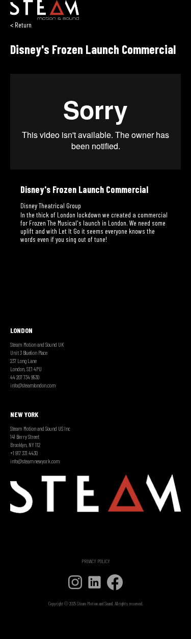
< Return (21, 24)
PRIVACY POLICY (95, 561)
